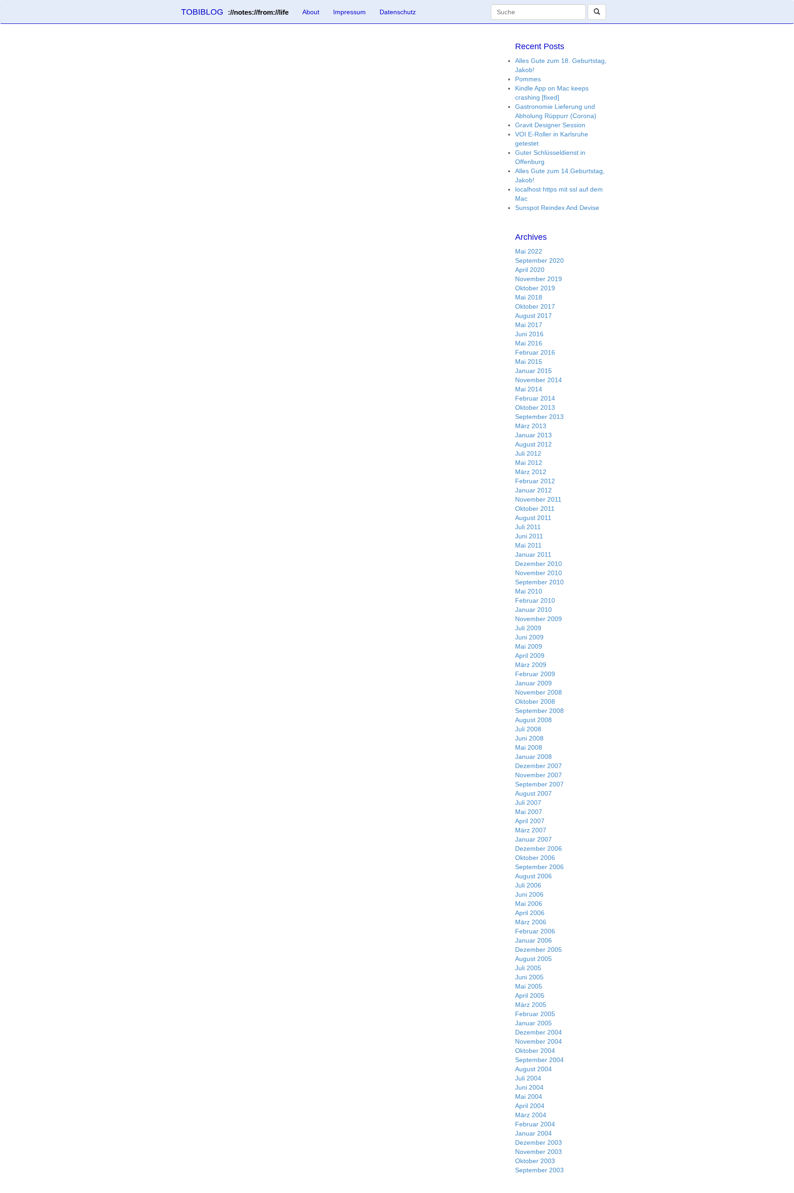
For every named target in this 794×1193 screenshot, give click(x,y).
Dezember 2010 (538, 563)
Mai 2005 (528, 986)
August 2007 (533, 793)
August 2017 (533, 315)
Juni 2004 (529, 1087)
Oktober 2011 (535, 508)
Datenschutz (398, 12)
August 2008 (533, 720)
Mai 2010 (528, 591)
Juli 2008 (528, 729)
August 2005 (533, 958)
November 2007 (538, 775)
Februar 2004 (535, 1124)
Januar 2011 (533, 554)
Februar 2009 (535, 674)
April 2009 (529, 655)
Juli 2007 (528, 802)
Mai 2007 (528, 811)
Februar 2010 (535, 600)
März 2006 (530, 922)
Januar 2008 (533, 756)
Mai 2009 (528, 646)
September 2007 (539, 784)
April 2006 (529, 912)
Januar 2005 (533, 1023)
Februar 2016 (535, 352)
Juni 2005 (529, 977)
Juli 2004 (528, 1078)
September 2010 (539, 582)
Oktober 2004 (535, 1050)
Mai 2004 (528, 1096)
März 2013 (530, 426)
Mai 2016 (528, 343)
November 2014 (538, 380)
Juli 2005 (528, 968)
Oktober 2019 (535, 288)
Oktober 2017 (535, 306)
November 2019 (538, 279)
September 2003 (539, 1170)
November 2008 (538, 692)
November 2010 (538, 573)
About (310, 12)
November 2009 (538, 618)
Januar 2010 (533, 609)
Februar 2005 (535, 1014)
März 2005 (530, 1004)
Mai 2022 (528, 251)
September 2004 (539, 1059)
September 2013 (539, 416)
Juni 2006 (529, 894)
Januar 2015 (533, 370)
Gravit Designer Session (550, 125)
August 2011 (533, 517)
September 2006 (539, 867)
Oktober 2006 (535, 857)
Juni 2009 (529, 637)
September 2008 (539, 710)
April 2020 (529, 269)
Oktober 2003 (535, 1161)
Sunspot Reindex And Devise (557, 207)
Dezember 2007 (538, 765)
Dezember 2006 (538, 848)
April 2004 (529, 1105)
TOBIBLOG (235, 12)
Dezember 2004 (538, 1032)
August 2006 (533, 876)
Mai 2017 (528, 324)
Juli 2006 (528, 885)
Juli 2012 (528, 453)
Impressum (349, 12)
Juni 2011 (529, 536)
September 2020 (539, 260)
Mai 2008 (528, 747)
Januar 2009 (533, 683)
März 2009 (530, 664)
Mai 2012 (528, 462)
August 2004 (533, 1069)
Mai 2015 (528, 361)
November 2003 (538, 1151)
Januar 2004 (533, 1133)
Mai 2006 (528, 903)
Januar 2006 (533, 940)
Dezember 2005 (538, 949)
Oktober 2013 (535, 407)
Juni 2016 (529, 334)
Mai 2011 (528, 545)
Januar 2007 (533, 839)
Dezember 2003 (538, 1142)
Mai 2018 (528, 297)
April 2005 (529, 995)
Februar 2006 (535, 931)
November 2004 (538, 1041)
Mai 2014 (528, 389)
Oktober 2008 (535, 701)
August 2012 (533, 444)
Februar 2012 (535, 481)
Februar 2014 (535, 398)
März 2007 (530, 830)
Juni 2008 (529, 738)
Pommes (528, 79)
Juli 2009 (528, 628)
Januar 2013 (533, 435)
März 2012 (530, 471)
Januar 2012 (533, 490)
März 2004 (530, 1115)
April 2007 (529, 821)
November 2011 (538, 499)
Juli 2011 (528, 527)
